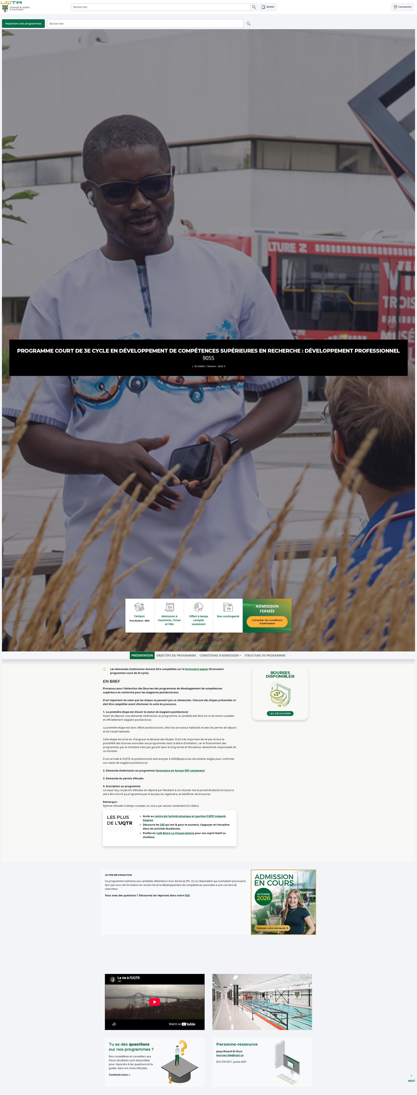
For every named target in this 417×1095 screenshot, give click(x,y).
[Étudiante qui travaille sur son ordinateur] (283, 902)
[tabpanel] (208, 760)
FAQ (187, 895)
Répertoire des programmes (23, 23)
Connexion (404, 6)
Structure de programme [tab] (265, 655)
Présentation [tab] (142, 655)
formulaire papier (196, 669)
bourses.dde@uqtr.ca (230, 1055)
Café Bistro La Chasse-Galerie (175, 833)
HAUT (411, 1081)
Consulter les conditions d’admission (267, 622)
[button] (267, 7)
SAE (162, 824)
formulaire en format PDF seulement (180, 770)
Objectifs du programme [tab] (176, 655)
